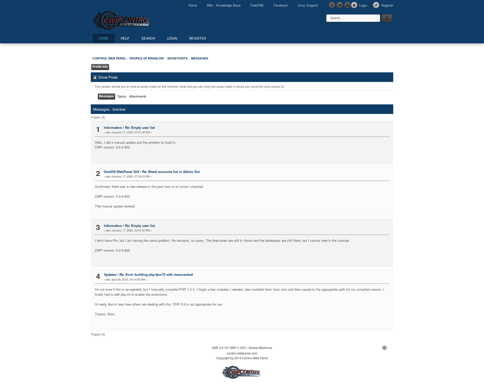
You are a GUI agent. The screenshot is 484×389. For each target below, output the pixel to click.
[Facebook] (332, 5)
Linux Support (308, 5)
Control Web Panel (132, 20)
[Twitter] (340, 5)
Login (363, 5)
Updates (110, 274)
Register (387, 5)
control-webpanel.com (242, 353)
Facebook (281, 5)
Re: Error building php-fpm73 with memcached (156, 274)
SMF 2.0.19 (220, 347)
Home (192, 5)
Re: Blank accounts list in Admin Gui (171, 171)
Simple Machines (260, 347)
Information (113, 127)
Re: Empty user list (140, 127)
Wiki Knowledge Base (223, 5)
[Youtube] (348, 5)
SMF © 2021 (238, 347)
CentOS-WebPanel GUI (121, 171)
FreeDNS (257, 5)
